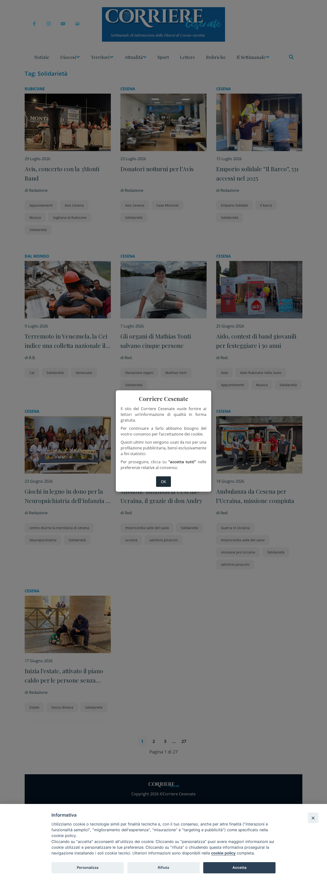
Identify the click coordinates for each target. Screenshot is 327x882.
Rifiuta (163, 867)
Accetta (239, 867)
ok (163, 481)
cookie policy (223, 853)
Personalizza (87, 867)
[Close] (313, 818)
